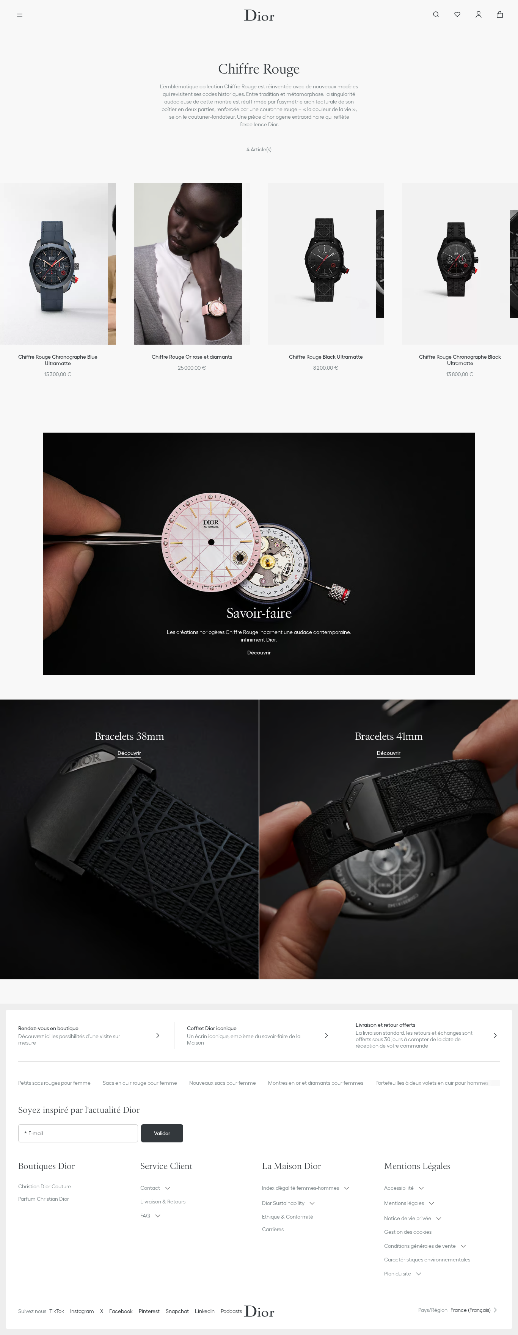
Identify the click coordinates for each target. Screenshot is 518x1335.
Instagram (82, 1311)
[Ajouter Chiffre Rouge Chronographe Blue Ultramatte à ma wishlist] (118, 195)
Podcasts (231, 1311)
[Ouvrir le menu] (19, 15)
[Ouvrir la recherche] (436, 15)
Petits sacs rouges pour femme (54, 1083)
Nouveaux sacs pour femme (222, 1083)
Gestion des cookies (408, 1232)
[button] (118, 195)
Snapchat (177, 1311)
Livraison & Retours (162, 1202)
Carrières (273, 1229)
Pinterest (149, 1311)
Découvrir (259, 652)
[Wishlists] (457, 15)
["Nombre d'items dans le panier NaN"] (499, 15)
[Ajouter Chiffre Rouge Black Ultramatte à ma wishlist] (386, 195)
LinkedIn (205, 1311)
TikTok (56, 1311)
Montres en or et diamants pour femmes (315, 1083)
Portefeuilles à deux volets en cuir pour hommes (431, 1083)
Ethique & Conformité (287, 1217)
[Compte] (478, 15)
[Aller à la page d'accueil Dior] (259, 15)
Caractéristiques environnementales (427, 1260)
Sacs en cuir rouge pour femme (140, 1083)
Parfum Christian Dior (43, 1199)
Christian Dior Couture (44, 1186)
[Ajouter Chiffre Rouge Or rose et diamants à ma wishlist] (252, 195)
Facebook (121, 1311)
